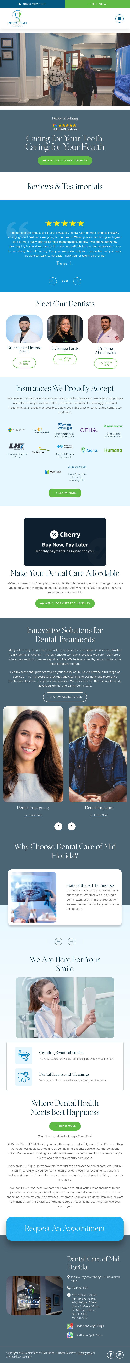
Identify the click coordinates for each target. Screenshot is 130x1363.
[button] (119, 18)
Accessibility (24, 1357)
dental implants (102, 1197)
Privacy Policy (86, 1353)
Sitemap (11, 1357)
